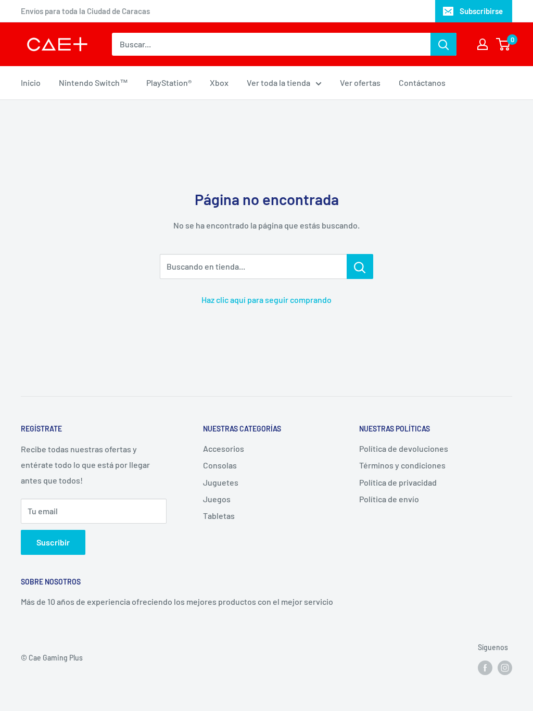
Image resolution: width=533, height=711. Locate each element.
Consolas (220, 465)
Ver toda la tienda (278, 82)
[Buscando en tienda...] (360, 266)
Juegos (217, 499)
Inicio (31, 82)
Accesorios (223, 448)
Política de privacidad (398, 482)
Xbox (219, 82)
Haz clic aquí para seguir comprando (266, 299)
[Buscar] (443, 44)
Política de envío (389, 499)
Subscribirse (481, 11)
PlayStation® (169, 82)
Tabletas (219, 515)
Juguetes (220, 482)
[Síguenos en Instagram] (505, 668)
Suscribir (53, 542)
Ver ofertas (360, 82)
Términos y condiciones (402, 465)
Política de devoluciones (403, 448)
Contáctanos (422, 82)
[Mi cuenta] (482, 44)
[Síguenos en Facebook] (485, 668)
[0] (503, 44)
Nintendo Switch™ (93, 82)
